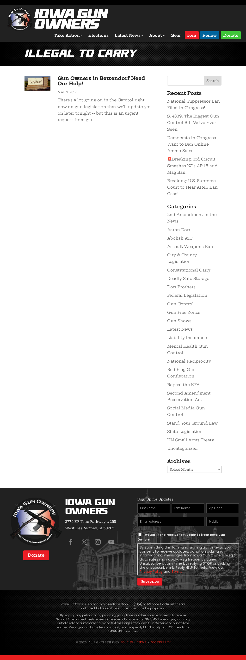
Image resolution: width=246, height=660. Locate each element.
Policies (127, 642)
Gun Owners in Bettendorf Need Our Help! (101, 80)
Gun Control (180, 304)
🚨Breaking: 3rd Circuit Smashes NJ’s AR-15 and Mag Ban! (192, 165)
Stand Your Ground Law (192, 423)
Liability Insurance (187, 337)
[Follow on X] (84, 542)
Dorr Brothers (181, 286)
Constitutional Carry (188, 270)
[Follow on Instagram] (98, 542)
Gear (176, 35)
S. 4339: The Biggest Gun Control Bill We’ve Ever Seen (193, 122)
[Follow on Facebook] (71, 542)
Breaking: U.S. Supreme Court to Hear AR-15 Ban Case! (192, 187)
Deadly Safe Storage (188, 278)
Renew (210, 35)
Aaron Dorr (178, 229)
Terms (177, 571)
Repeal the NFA (183, 384)
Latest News (128, 35)
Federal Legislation (187, 295)
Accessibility (160, 642)
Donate (230, 35)
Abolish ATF (180, 238)
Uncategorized (182, 448)
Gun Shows (179, 320)
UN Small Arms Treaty (190, 440)
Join (191, 35)
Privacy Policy (151, 571)
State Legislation (185, 431)
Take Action (67, 35)
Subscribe (150, 581)
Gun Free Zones (183, 312)
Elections (98, 35)
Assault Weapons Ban (190, 246)
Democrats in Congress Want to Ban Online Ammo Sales (191, 144)
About (155, 35)
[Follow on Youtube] (111, 542)
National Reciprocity (189, 361)
